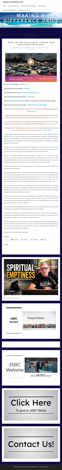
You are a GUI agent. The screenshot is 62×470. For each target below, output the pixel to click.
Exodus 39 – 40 (23, 84)
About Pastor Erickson (9, 10)
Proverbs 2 (28, 92)
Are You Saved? (42, 6)
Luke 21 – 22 (21, 92)
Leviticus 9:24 (53, 117)
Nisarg (46, 467)
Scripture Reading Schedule (28, 6)
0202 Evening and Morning (17, 101)
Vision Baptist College (24, 10)
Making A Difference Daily (13, 2)
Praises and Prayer (13, 6)
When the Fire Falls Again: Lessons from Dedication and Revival (31, 43)
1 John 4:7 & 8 (30, 96)
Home (4, 6)
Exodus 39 (26, 88)
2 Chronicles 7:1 (53, 124)
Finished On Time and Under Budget (37, 105)
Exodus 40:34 (31, 111)
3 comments (44, 47)
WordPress (35, 467)
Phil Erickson (33, 47)
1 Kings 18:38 (46, 130)
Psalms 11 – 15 (35, 92)
